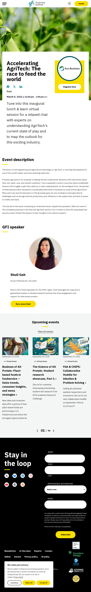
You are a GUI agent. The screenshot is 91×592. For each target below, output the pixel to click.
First (50, 464)
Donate (81, 4)
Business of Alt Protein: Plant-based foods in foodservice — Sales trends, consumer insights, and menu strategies (14, 380)
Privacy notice (18, 577)
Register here (69, 87)
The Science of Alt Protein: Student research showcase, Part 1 (44, 372)
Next (53, 430)
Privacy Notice (66, 520)
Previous (37, 430)
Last (50, 476)
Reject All (29, 583)
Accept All (43, 583)
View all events (45, 331)
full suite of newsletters (63, 527)
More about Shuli (23, 304)
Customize (14, 583)
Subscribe (65, 534)
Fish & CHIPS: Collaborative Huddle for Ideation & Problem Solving (73, 374)
